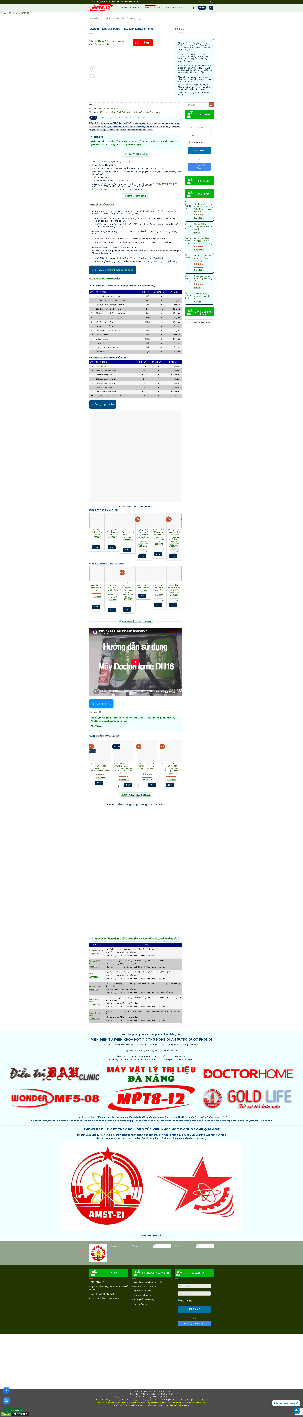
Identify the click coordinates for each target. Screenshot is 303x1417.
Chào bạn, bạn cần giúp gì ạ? (286, 1403)
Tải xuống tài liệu (101, 703)
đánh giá (179, 32)
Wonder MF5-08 (96, 950)
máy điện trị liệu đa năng (105, 112)
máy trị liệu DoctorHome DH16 (127, 112)
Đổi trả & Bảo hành (142, 1290)
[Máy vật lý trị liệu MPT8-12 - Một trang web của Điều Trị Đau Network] (101, 7)
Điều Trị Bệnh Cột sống (141, 1397)
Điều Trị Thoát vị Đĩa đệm (177, 1397)
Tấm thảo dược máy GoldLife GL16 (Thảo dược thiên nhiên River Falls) (112, 591)
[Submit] (211, 104)
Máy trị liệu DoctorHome (122, 1400)
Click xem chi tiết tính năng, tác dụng (113, 269)
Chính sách (176, 8)
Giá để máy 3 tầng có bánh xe (96, 587)
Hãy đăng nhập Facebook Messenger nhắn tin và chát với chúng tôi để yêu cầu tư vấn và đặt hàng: (157, 895)
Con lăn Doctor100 (200, 1400)
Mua (142, 596)
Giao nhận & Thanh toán (144, 1286)
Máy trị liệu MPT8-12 (159, 1400)
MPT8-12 (92, 974)
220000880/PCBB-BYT (166, 184)
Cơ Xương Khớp (159, 1397)
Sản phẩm (106, 18)
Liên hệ (201, 2)
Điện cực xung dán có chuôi (143, 586)
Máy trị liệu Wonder (142, 1400)
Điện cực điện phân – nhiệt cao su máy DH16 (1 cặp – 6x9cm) (174, 537)
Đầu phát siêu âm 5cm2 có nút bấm (128, 534)
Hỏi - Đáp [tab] (141, 118)
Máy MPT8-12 (136, 8)
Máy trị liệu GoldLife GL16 (180, 1400)
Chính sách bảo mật (142, 1295)
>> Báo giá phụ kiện (103, 404)
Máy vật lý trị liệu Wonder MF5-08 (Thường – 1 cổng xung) (171, 769)
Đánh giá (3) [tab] (106, 118)
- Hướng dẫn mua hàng (143, 1299)
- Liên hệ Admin (139, 1304)
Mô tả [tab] (93, 118)
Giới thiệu (210, 2)
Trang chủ (94, 18)
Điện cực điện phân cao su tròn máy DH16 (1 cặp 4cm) (158, 537)
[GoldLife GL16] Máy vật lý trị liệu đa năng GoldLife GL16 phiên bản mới (124, 769)
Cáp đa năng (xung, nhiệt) (112, 533)
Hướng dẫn (163, 8)
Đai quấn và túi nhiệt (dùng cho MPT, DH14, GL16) (174, 588)
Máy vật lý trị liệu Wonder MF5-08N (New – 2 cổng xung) (100, 768)
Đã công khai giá (100, 189)
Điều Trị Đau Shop (103, 1400)
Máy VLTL (149, 8)
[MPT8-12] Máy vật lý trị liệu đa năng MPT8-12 (147, 768)
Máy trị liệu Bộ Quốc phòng (127, 18)
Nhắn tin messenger (150, 907)
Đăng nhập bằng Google (199, 166)
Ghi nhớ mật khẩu (197, 142)
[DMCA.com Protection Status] (15, 1414)
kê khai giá (117, 189)
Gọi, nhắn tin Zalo (156, 819)
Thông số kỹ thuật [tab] (124, 118)
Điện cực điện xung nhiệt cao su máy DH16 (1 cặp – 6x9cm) (143, 537)
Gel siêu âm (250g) (97, 533)
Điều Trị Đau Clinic (122, 1397)
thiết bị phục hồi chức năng (149, 112)
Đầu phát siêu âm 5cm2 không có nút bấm (159, 588)
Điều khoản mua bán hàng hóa (147, 1282)
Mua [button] (96, 547)
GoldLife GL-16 (95, 986)
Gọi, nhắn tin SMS (111, 819)
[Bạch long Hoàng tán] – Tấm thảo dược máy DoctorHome (127, 590)
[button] (193, 7)
